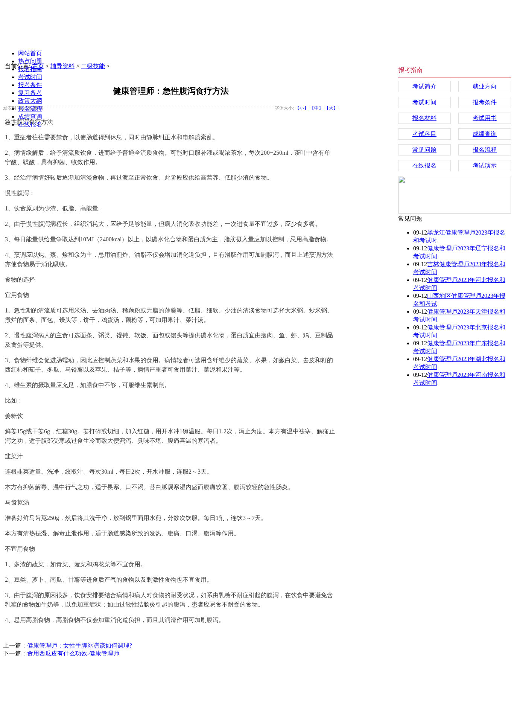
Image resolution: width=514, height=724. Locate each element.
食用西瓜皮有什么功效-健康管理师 (73, 653)
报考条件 (30, 85)
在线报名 (30, 124)
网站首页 (30, 53)
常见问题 (424, 149)
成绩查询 (30, 116)
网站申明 (249, 676)
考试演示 (485, 165)
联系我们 (280, 676)
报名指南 (30, 69)
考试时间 (30, 77)
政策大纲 (30, 101)
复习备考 (30, 93)
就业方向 (485, 86)
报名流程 (30, 108)
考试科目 (424, 134)
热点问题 (30, 61)
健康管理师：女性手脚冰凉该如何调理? (79, 645)
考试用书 (485, 118)
